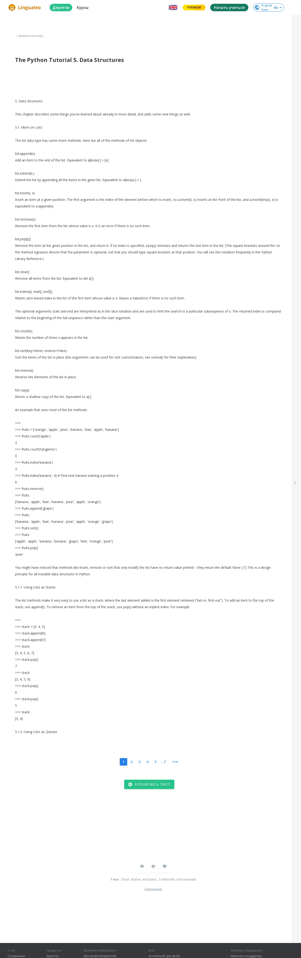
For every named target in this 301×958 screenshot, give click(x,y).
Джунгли (52, 956)
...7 (163, 762)
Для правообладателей (99, 956)
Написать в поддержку (246, 956)
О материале (153, 889)
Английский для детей (164, 956)
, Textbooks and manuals (176, 879)
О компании (16, 956)
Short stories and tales (139, 879)
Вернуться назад (31, 35)
